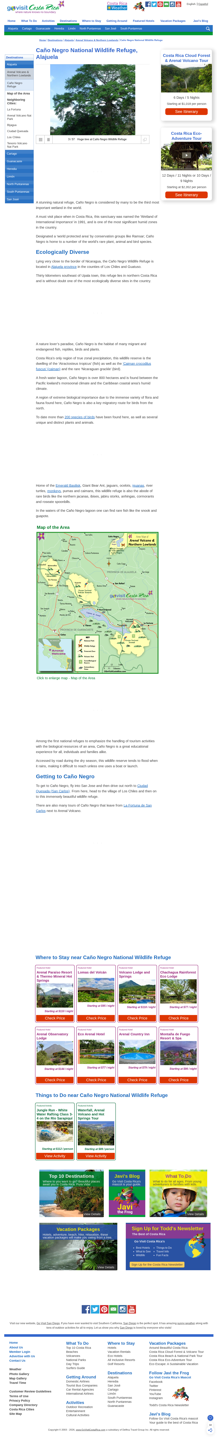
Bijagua (11, 125)
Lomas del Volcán (92, 972)
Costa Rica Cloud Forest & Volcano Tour (176, 1352)
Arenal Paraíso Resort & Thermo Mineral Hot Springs (54, 976)
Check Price (55, 1018)
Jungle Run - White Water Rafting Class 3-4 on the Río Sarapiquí (55, 1114)
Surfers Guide (75, 1368)
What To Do (29, 21)
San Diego (129, 1323)
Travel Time (17, 1383)
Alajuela (13, 28)
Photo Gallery (19, 1374)
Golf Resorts (116, 1364)
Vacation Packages (172, 21)
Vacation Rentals (119, 1352)
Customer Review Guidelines (30, 1391)
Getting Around (116, 21)
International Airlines (80, 1393)
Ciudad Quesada (17, 131)
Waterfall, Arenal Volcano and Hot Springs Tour (91, 1114)
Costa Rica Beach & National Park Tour (175, 1356)
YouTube (155, 1394)
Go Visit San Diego (48, 1323)
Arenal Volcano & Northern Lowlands (19, 73)
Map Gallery (18, 1378)
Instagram (156, 1398)
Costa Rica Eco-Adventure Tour (186, 136)
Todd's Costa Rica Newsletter (169, 1405)
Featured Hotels (143, 21)
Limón (72, 28)
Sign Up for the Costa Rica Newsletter (157, 1264)
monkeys (54, 491)
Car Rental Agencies (80, 1389)
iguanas (138, 485)
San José (110, 28)
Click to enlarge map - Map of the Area (66, 678)
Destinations (68, 21)
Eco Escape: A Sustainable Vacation (173, 1364)
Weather (15, 1369)
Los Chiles (14, 137)
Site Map (15, 1413)
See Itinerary (186, 111)
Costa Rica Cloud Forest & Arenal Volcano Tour (186, 58)
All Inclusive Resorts (121, 1360)
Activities (48, 21)
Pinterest (155, 1390)
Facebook (156, 1381)
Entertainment (75, 1411)
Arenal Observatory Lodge (52, 1036)
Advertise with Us (22, 1356)
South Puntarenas (131, 28)
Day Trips (72, 1364)
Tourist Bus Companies (81, 1385)
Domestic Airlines (78, 1381)
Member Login (19, 1352)
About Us (16, 1347)
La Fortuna (14, 109)
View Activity (54, 1156)
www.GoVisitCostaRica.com (90, 1429)
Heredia (59, 28)
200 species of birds (80, 417)
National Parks (76, 1360)
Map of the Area (18, 93)
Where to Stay (91, 21)
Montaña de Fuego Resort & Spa (175, 1036)
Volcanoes (73, 1356)
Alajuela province (64, 267)
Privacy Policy (19, 1400)
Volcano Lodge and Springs (134, 974)
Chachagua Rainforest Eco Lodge (178, 974)
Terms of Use (18, 1396)
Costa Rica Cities (21, 1409)
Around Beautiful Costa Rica (168, 1347)
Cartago (27, 28)
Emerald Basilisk (68, 485)
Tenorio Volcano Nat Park (17, 145)
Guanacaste (43, 28)
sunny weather (186, 1323)
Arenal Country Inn (134, 1034)
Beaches (72, 1352)
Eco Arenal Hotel (91, 1034)
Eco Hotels (115, 1356)
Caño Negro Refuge (14, 84)
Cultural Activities (77, 1415)
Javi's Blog (200, 21)
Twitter (153, 1386)
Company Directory (23, 1405)
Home (11, 21)
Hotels (112, 1347)
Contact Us (17, 1360)
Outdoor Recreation (79, 1407)
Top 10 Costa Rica (78, 1347)
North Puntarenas (90, 28)
